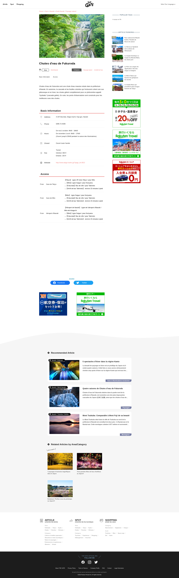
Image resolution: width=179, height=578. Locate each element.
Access (55, 77)
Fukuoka (53, 530)
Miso (114, 533)
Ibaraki (52, 11)
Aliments (47, 544)
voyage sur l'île (117, 19)
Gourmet (88, 537)
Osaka (47, 530)
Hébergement (79, 537)
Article (5, 4)
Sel (106, 535)
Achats (54, 544)
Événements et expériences (53, 542)
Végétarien (118, 527)
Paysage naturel (88, 70)
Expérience (86, 535)
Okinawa (60, 530)
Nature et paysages (50, 540)
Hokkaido (47, 527)
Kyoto (60, 527)
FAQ (103, 568)
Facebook (61, 283)
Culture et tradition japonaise (53, 535)
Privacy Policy (72, 568)
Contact (109, 568)
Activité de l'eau (98, 70)
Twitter (84, 283)
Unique (126, 527)
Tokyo (54, 527)
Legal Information (119, 568)
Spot (12, 4)
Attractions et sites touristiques (54, 537)
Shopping (20, 4)
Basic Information (44, 77)
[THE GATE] (89, 4)
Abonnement (109, 527)
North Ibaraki (54, 70)
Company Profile (94, 568)
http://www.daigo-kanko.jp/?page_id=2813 (70, 163)
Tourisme (77, 535)
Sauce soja (121, 533)
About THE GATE (60, 568)
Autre (110, 535)
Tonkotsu (107, 533)
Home (41, 11)
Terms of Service (83, 568)
